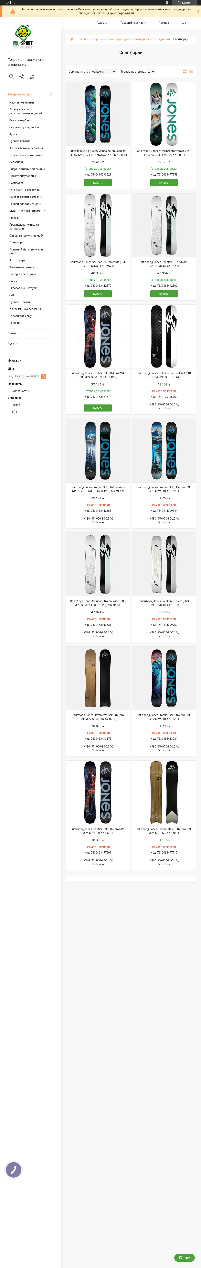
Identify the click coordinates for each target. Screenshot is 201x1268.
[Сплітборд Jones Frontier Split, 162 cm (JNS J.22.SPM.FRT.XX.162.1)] (164, 678)
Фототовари (17, 260)
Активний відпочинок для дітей (26, 251)
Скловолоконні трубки (23, 288)
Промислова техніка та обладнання (24, 226)
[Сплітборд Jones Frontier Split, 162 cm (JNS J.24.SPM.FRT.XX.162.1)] (98, 792)
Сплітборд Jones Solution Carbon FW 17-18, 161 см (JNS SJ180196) (164, 375)
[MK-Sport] (30, 37)
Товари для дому (20, 316)
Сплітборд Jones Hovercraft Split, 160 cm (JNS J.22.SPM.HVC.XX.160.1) (98, 716)
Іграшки (14, 217)
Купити (97, 182)
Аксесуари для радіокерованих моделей (25, 111)
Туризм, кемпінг (19, 141)
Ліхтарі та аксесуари (22, 274)
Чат (187, 1257)
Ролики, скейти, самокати (25, 196)
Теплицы (15, 322)
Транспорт (16, 242)
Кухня (13, 134)
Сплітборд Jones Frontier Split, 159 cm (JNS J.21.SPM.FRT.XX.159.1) (164, 489)
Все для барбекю (20, 120)
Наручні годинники (21, 102)
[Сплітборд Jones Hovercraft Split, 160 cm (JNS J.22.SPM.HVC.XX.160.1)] (98, 678)
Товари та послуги (20, 94)
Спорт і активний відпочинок (27, 169)
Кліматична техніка (21, 267)
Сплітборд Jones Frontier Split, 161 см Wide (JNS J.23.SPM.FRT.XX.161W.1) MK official (98, 489)
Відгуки (12, 343)
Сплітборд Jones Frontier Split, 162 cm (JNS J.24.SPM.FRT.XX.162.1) (97, 831)
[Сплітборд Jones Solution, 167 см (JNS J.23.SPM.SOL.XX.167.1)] (164, 225)
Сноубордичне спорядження (151, 39)
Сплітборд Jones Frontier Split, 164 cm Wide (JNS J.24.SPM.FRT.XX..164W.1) (97, 375)
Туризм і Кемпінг (20, 302)
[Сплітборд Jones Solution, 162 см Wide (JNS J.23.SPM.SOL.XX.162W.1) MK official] (98, 564)
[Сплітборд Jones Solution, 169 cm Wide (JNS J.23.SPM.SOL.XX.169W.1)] (98, 225)
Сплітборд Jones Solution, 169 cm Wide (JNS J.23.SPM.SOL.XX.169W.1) (98, 263)
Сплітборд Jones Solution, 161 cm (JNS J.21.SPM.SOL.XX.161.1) (164, 603)
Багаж (13, 281)
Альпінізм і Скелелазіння (25, 309)
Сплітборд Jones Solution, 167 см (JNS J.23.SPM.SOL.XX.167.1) (164, 263)
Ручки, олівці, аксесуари (24, 189)
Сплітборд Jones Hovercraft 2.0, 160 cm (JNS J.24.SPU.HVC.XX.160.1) (164, 831)
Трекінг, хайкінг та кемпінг (26, 155)
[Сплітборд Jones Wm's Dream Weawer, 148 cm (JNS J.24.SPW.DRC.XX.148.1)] (164, 114)
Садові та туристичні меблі (26, 235)
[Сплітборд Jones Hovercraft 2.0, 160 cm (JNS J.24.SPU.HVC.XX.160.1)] (164, 792)
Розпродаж (16, 183)
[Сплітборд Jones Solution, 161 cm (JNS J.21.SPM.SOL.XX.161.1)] (164, 564)
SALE (12, 295)
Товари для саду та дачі (25, 203)
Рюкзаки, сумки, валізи (24, 127)
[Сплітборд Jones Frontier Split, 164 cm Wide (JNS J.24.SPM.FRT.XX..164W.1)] (98, 336)
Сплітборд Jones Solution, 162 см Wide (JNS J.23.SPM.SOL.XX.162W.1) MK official (98, 603)
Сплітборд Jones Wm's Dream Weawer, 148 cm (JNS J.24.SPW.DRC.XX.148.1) (164, 152)
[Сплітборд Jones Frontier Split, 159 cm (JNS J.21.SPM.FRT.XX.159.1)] (164, 450)
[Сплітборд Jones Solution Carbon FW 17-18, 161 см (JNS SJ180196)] (164, 336)
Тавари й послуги (131, 22)
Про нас (13, 333)
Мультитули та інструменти (27, 210)
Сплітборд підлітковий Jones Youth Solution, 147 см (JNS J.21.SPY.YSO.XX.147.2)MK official (98, 152)
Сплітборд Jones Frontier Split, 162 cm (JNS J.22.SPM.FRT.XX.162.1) (164, 716)
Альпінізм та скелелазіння (26, 148)
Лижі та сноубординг (23, 175)
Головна (102, 22)
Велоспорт (16, 162)
